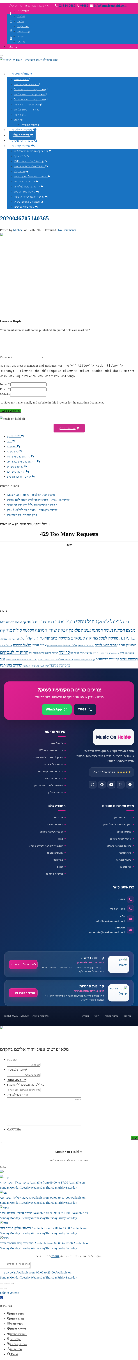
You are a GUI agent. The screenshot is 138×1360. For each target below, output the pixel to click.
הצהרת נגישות (55, 824)
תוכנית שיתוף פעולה (51, 831)
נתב (9, 441)
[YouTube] (111, 784)
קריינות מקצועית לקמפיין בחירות (31, 176)
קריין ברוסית (91, 652)
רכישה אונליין (21, 135)
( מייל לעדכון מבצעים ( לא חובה (25, 1084)
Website (5, 394)
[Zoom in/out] (12, 1283)
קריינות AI (125, 866)
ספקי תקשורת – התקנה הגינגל (29, 89)
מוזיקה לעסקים (84, 638)
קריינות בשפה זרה (37, 653)
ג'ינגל (124, 621)
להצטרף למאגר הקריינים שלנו (46, 845)
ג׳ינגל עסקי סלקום (120, 838)
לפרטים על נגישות (25, 964)
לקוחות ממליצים (22, 130)
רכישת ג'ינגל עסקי (47, 659)
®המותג (14, 46)
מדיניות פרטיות (54, 873)
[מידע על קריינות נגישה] (118, 964)
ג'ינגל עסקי (86, 621)
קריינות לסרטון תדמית (50, 771)
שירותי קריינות (21, 146)
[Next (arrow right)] (5, 1288)
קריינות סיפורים (16, 471)
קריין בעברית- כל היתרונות (22, 515)
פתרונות (18, 120)
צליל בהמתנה (86, 645)
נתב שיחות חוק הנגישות (26, 84)
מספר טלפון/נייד (17, 1069)
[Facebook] (130, 784)
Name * (5, 384)
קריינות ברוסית (51, 653)
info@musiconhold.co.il (110, 5)
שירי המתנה (29, 665)
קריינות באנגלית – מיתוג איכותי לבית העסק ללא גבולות (38, 500)
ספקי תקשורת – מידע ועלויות (29, 94)
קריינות (64, 652)
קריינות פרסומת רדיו (25, 181)
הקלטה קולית (23, 630)
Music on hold (11, 622)
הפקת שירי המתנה (51, 630)
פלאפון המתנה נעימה (119, 845)
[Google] (102, 784)
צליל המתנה (70, 645)
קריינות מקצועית (107, 659)
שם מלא (13, 1059)
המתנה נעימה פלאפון (86, 630)
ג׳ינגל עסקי (56, 743)
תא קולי (12, 446)
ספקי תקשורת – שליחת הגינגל (29, 99)
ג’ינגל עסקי (20, 156)
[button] (69, 428)
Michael (18, 230)
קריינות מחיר (129, 659)
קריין (122, 653)
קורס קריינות (23, 31)
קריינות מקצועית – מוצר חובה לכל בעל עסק (32, 510)
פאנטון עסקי (126, 645)
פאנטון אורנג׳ (123, 831)
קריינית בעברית (80, 659)
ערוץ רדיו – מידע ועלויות (26, 109)
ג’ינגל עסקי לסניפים (24, 206)
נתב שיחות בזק (122, 817)
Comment (6, 357)
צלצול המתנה (22, 645)
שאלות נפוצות (21, 74)
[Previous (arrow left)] (1, 1288)
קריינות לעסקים (14, 652)
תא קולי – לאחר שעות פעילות (29, 166)
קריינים (20, 21)
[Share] (5, 1283)
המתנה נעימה (114, 630)
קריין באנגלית (114, 653)
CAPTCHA (14, 1129)
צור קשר (21, 41)
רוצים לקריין (23, 26)
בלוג (60, 838)
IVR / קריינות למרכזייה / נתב (29, 161)
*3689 (84, 5)
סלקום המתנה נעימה (12, 638)
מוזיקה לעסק (108, 638)
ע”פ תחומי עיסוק (23, 140)
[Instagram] (121, 784)
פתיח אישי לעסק (106, 645)
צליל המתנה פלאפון (55, 646)
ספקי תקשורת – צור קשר (27, 104)
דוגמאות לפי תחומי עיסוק (48, 785)
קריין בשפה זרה (77, 653)
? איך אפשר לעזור (17, 1094)
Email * (5, 389)
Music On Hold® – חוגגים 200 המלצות (31, 495)
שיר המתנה (42, 665)
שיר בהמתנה (30, 659)
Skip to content (9, 1292)
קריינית (91, 659)
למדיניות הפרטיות (25, 992)
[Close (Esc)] (1, 1283)
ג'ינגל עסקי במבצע (58, 621)
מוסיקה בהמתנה (57, 638)
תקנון (60, 866)
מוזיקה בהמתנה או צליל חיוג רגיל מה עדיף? (32, 505)
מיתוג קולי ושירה (53, 764)
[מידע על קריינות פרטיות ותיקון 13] (118, 992)
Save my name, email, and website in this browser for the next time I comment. (54, 402)
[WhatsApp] (92, 784)
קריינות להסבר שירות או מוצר (29, 196)
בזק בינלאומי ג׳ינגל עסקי (117, 824)
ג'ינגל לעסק (108, 621)
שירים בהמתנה (11, 665)
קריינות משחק (15, 466)
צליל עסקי (39, 645)
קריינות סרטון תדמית (25, 191)
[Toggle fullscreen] (8, 1283)
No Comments (67, 230)
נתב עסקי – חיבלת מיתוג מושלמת (31, 151)
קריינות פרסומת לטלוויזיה (27, 186)
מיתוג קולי (19, 171)
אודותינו (24, 11)
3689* (55, 1256)
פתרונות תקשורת (30, 125)
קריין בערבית (104, 653)
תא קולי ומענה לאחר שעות (48, 757)
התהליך (20, 36)
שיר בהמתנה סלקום (14, 659)
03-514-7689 (67, 5)
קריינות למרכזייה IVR (51, 750)
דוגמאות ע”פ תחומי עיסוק (27, 201)
